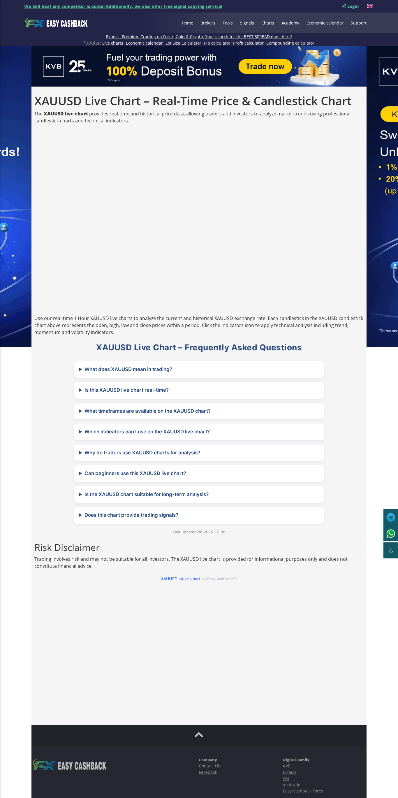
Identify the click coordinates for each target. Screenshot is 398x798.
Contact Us (209, 766)
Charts (267, 23)
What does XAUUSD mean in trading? (128, 369)
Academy (290, 23)
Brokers (207, 23)
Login (356, 6)
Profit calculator (248, 43)
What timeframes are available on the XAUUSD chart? (147, 411)
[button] (370, 6)
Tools (228, 23)
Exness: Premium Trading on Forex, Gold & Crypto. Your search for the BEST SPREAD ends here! (199, 36)
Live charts (112, 43)
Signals (247, 23)
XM (286, 778)
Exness (289, 772)
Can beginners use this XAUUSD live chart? (135, 473)
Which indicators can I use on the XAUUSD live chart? (147, 432)
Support (359, 23)
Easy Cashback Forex (303, 791)
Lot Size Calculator (183, 43)
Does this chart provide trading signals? (131, 515)
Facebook (208, 772)
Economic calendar (325, 23)
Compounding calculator (290, 43)
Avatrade (291, 785)
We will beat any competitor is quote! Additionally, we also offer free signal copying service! (123, 6)
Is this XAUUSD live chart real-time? (126, 390)
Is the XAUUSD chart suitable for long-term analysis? (146, 494)
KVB (286, 766)
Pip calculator (217, 43)
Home (187, 23)
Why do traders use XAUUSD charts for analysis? (142, 453)
